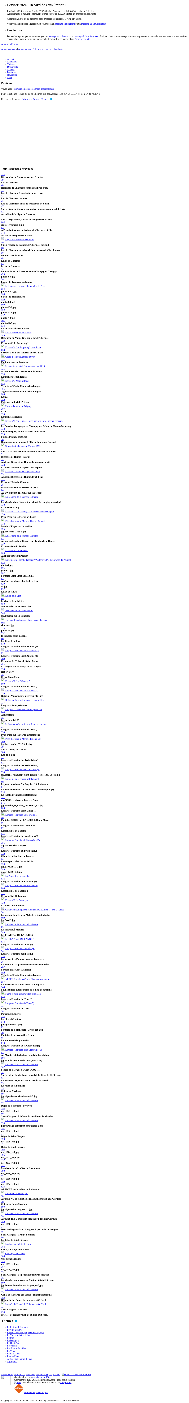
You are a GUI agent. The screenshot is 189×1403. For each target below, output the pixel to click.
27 (2, 449)
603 (3, 622)
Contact (56, 1374)
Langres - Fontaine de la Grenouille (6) (23, 1050)
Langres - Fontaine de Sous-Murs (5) (22, 840)
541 (3, 803)
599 (3, 1282)
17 (2, 1226)
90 (2, 638)
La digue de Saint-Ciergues (18, 1244)
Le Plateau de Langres (17, 1327)
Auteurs (10, 69)
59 (2, 1232)
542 (3, 1022)
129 (3, 543)
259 (3, 1312)
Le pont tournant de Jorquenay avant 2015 (25, 366)
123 (3, 423)
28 (2, 485)
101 (3, 1011)
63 (2, 538)
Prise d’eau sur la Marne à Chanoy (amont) (25, 521)
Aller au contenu (9, 49)
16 (2, 1201)
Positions (11, 72)
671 (3, 828)
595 (3, 529)
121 (3, 479)
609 (3, 684)
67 (2, 263)
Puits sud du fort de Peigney (18, 406)
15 (2, 1088)
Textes (44, 99)
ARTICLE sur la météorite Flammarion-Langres (27, 979)
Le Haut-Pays (13, 1343)
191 (3, 1176)
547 (3, 797)
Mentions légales (44, 1374)
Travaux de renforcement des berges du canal (26, 620)
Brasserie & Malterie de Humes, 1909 (22, 446)
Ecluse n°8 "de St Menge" (17, 681)
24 (2, 459)
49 (2, 247)
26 (2, 439)
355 (3, 664)
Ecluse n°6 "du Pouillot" (16, 550)
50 (2, 253)
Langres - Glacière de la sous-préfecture (23, 709)
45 (2, 227)
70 (2, 1032)
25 (2, 474)
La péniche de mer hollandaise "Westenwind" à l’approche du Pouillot (38, 560)
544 (3, 613)
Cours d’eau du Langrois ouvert (20, 356)
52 (2, 190)
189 (3, 1221)
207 (3, 409)
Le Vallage (12, 1345)
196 (3, 1155)
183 (3, 1297)
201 (3, 912)
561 (3, 279)
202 (3, 573)
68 (2, 1037)
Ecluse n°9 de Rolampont (17, 900)
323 (3, 434)
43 (2, 268)
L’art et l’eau (13, 1356)
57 (2, 1103)
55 (2, 1272)
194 (3, 1108)
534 (3, 326)
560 (3, 294)
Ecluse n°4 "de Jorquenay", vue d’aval (23, 347)
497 (3, 315)
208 (3, 394)
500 (3, 304)
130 (3, 505)
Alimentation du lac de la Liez (19, 610)
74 (2, 951)
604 (3, 222)
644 (3, 712)
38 (2, 962)
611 (3, 762)
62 (2, 1052)
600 (3, 917)
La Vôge (11, 1351)
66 (2, 823)
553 (3, 772)
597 (3, 1093)
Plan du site (58, 49)
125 (3, 369)
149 (3, 335)
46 (2, 242)
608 (3, 808)
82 (2, 653)
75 (2, 848)
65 (2, 927)
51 (2, 211)
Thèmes (10, 64)
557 (3, 982)
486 (3, 972)
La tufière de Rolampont (16, 1193)
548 (3, 932)
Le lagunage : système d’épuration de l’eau (25, 286)
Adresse (36, 99)
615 (3, 941)
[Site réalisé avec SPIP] (17, 1382)
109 (3, 741)
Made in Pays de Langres (36, 1392)
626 (3, 1186)
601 (3, 1237)
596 (3, 1057)
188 (3, 1261)
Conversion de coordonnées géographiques (34, 89)
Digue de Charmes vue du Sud (19, 239)
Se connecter (7, 1374)
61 (2, 1078)
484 (3, 383)
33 (2, 1292)
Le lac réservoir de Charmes (18, 332)
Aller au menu (24, 49)
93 (2, 1083)
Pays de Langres (14, 1330)
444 (3, 562)
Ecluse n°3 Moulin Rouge (17, 381)
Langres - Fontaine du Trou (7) (19, 1003)
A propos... (12, 1361)
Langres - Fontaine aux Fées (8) (20, 948)
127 (3, 359)
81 (2, 787)
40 (2, 258)
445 (3, 628)
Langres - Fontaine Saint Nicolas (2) (22, 690)
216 (3, 853)
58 (2, 1196)
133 (3, 514)
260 (3, 658)
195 (3, 1149)
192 (3, 1128)
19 (2, 180)
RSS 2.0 (86, 1374)
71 (2, 727)
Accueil (10, 59)
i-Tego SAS (65, 1382)
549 (3, 869)
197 (3, 1160)
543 (3, 987)
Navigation (12, 75)
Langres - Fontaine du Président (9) (21, 885)
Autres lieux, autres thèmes (19, 1359)
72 (2, 757)
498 (3, 299)
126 (3, 340)
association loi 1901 (41, 1377)
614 (3, 996)
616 (3, 878)
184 (3, 1246)
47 (2, 206)
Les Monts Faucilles (16, 1348)
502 (3, 310)
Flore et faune (13, 1353)
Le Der (10, 1337)
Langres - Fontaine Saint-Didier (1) (21, 815)
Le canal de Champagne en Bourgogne (25, 1332)
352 (3, 633)
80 (2, 781)
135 (3, 732)
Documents (12, 67)
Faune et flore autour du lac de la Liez (23, 994)
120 (3, 903)
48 (2, 185)
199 (3, 693)
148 (3, 174)
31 (2, 454)
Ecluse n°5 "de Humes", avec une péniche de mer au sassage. (34, 421)
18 (2, 1072)
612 (3, 833)
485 (3, 389)
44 (2, 217)
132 (3, 523)
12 (2, 1144)
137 (3, 702)
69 (2, 1027)
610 (3, 644)
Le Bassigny (13, 1340)
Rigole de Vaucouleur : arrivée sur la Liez (24, 700)
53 (2, 499)
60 (2, 1113)
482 (3, 967)
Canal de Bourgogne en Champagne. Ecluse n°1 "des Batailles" (35, 909)
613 (3, 1043)
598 (3, 1206)
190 (3, 1181)
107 (3, 1067)
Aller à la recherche (42, 49)
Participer (30, 1374)
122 (3, 465)
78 (2, 674)
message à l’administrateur (93, 24)
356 (3, 843)
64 (2, 490)
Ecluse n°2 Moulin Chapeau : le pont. (22, 471)
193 (3, 1139)
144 (3, 233)
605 (3, 568)
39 (2, 817)
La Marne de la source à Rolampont (22, 779)
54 (2, 1277)
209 (3, 553)
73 (2, 1006)
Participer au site (82, 39)
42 (2, 201)
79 (2, 747)
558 (3, 956)
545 (3, 399)
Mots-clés (26, 99)
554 (3, 288)
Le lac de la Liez (13, 596)
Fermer (14, 44)
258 (3, 1016)
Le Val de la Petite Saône (18, 1335)
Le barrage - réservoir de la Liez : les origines (26, 724)
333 (3, 429)
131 (3, 893)
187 (3, 1267)
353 (3, 669)
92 (2, 858)
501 (3, 320)
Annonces (6, 44)
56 (2, 1216)
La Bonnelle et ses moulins (17, 876)
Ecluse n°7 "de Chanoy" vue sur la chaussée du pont (29, 511)
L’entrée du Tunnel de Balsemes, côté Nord (25, 1304)
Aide (9, 77)
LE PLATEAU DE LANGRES (20, 939)
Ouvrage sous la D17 (15, 1253)
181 (3, 1165)
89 (2, 598)
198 (3, 1171)
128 (3, 414)
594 (3, 1123)
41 (2, 195)
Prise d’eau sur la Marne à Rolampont (22, 739)
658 (3, 604)
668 (3, 350)
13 (2, 1307)
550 (3, 864)
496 (3, 274)
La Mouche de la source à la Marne (21, 497)
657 (3, 589)
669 (3, 888)
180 (3, 752)
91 (2, 578)
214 (3, 792)
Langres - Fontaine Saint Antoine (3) (22, 650)
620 (3, 583)
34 (2, 717)
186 (3, 1256)
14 (2, 1133)
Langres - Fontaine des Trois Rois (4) (22, 769)
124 (3, 374)
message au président (65, 24)
